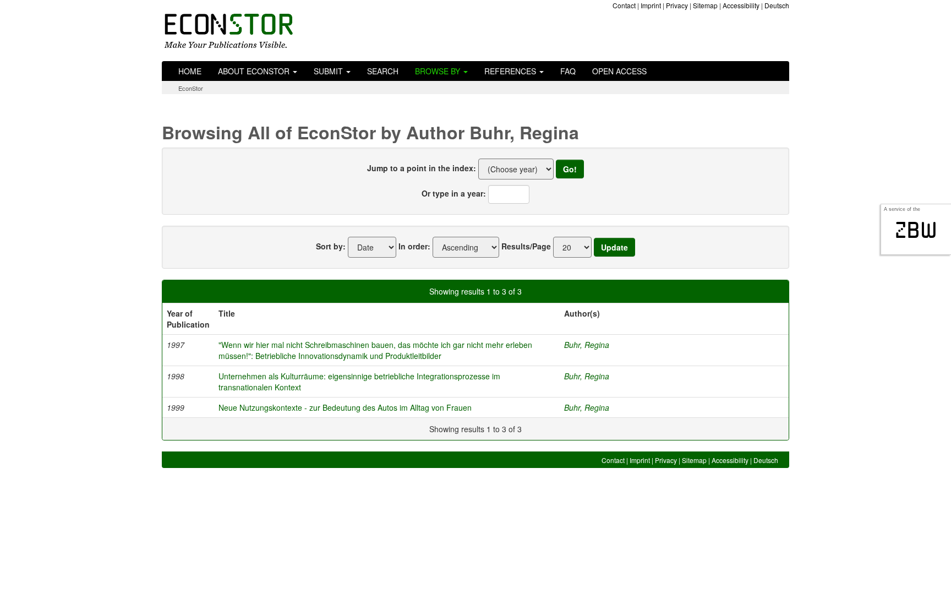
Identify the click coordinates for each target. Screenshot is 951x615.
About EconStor (255, 71)
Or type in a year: (454, 193)
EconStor (190, 88)
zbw (916, 230)
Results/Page (526, 246)
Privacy (677, 5)
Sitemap (705, 5)
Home (189, 71)
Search (382, 71)
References (511, 71)
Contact (624, 5)
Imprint (651, 5)
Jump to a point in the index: (421, 167)
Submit (329, 71)
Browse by (438, 71)
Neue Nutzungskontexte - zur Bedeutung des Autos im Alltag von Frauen (345, 407)
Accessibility (741, 5)
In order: (414, 246)
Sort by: (331, 246)
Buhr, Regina (586, 344)
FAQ (568, 71)
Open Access (619, 71)
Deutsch (776, 5)
